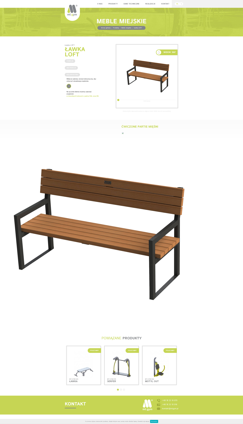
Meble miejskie (126, 28)
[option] (83, 365)
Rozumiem (154, 421)
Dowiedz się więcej (143, 421)
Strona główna (106, 28)
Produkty (116, 28)
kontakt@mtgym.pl (170, 408)
